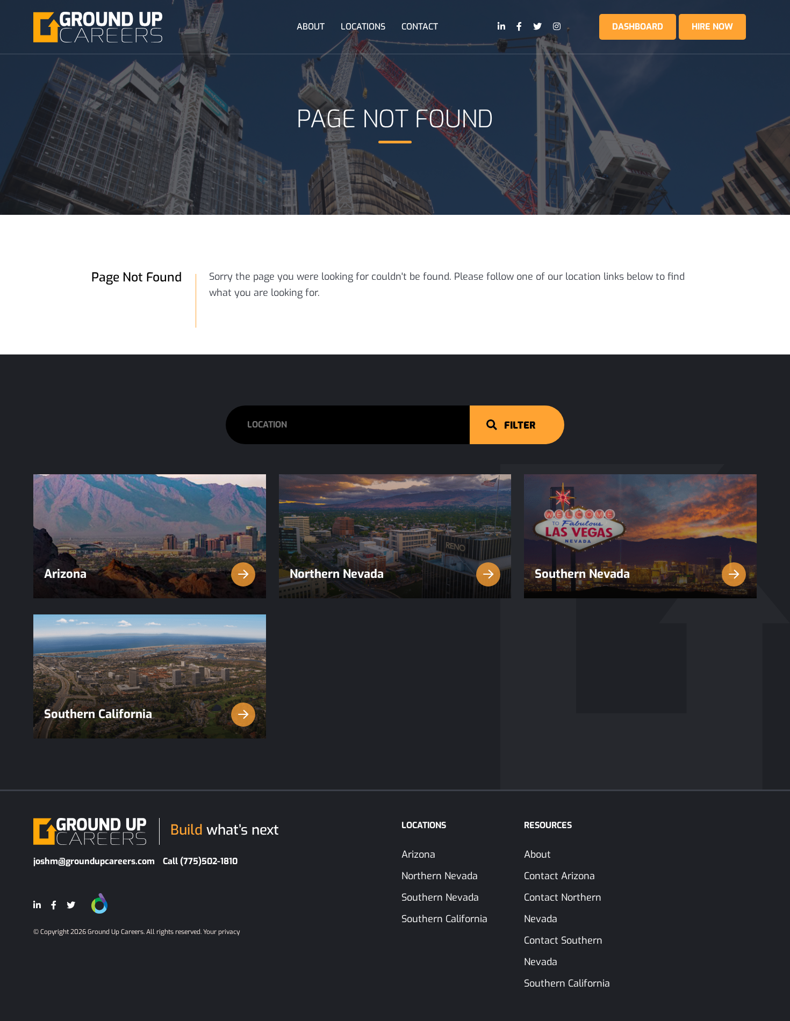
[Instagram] (557, 27)
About (311, 26)
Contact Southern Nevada (563, 951)
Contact (419, 26)
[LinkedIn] (502, 27)
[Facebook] (519, 27)
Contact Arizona (559, 876)
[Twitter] (538, 27)
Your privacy (221, 932)
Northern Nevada (337, 574)
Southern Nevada (582, 574)
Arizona (65, 574)
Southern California (98, 714)
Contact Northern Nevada (562, 908)
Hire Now (712, 26)
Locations (363, 26)
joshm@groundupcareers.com (94, 861)
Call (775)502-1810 (200, 861)
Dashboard (637, 26)
